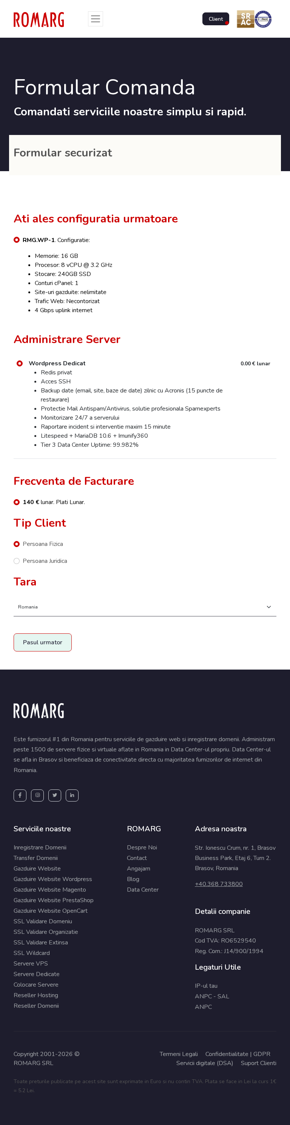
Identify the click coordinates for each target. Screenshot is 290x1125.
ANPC (203, 1007)
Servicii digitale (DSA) (204, 1063)
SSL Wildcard (32, 953)
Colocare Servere (36, 985)
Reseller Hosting (36, 995)
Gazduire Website (37, 868)
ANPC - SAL (212, 996)
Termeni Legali (179, 1054)
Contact (137, 858)
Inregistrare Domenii (40, 847)
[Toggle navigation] (95, 18)
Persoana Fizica (43, 544)
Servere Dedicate (37, 974)
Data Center (143, 890)
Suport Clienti (258, 1063)
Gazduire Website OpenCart (51, 911)
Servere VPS (31, 963)
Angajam (138, 868)
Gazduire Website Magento (50, 890)
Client (216, 19)
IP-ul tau (206, 986)
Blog (133, 879)
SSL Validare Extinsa (41, 942)
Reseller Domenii (36, 1006)
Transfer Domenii (36, 858)
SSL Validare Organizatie (46, 932)
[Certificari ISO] (252, 19)
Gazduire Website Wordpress (53, 879)
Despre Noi (142, 847)
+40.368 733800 (219, 884)
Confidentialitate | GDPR (237, 1054)
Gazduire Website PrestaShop (54, 900)
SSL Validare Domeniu (43, 921)
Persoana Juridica (45, 561)
